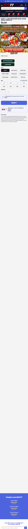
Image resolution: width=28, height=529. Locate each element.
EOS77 (14, 103)
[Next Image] (25, 40)
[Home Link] (9, 5)
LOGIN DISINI (8, 64)
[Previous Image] (2, 40)
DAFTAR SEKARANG (8, 60)
